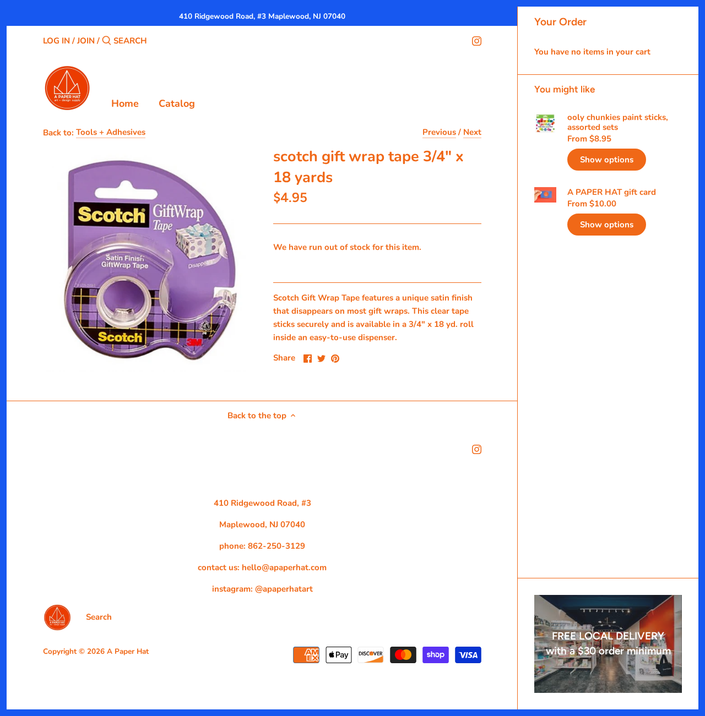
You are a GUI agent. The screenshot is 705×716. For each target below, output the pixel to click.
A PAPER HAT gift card (611, 192)
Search (99, 616)
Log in (56, 40)
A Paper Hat (128, 651)
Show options (606, 159)
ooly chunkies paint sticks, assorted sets (617, 122)
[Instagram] (476, 40)
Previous (439, 132)
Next (472, 132)
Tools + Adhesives (110, 132)
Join (86, 40)
